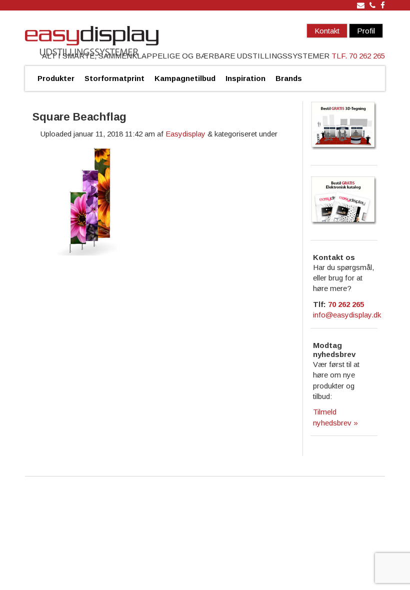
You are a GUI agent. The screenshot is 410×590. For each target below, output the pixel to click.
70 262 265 (346, 304)
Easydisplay (186, 134)
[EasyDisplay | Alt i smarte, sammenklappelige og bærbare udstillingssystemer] (91, 42)
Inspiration (246, 78)
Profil (366, 30)
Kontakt (327, 30)
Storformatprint (114, 78)
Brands (289, 78)
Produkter (56, 78)
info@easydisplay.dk (347, 314)
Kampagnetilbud (185, 78)
